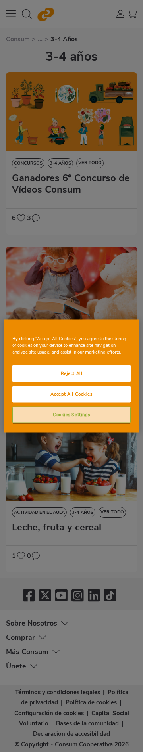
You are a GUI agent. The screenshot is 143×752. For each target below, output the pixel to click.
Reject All (72, 373)
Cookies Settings (71, 414)
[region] (71, 376)
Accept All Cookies (71, 393)
